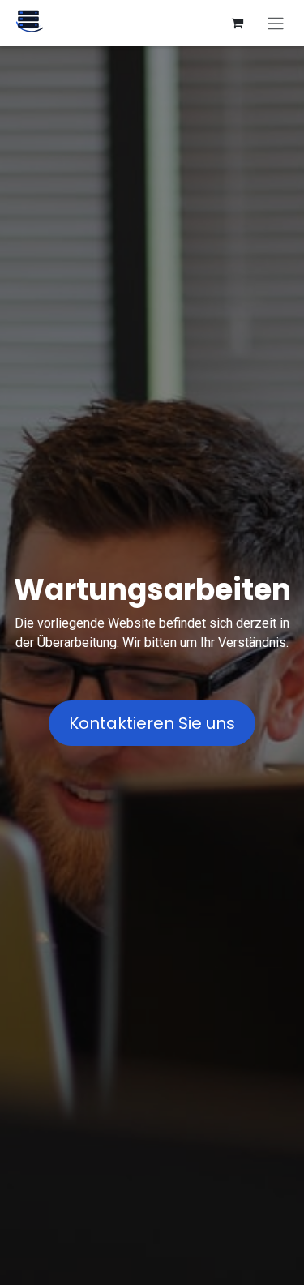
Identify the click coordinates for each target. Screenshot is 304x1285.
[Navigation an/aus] (275, 23)
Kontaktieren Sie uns (152, 723)
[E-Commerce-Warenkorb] (237, 22)
